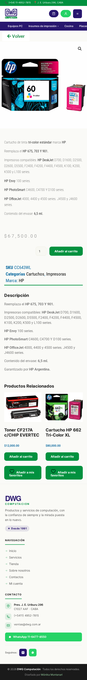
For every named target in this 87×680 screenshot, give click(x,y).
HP (21, 280)
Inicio (12, 551)
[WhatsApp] (33, 652)
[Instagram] (23, 652)
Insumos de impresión (43, 26)
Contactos (16, 577)
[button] (80, 49)
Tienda (14, 564)
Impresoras (56, 274)
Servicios (15, 557)
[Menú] (77, 13)
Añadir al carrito (66, 251)
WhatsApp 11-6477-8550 (29, 636)
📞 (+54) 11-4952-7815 (18, 2)
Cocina (68, 26)
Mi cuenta (16, 583)
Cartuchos (35, 274)
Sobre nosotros (19, 570)
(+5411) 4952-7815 (26, 615)
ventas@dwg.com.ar (27, 624)
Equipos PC (15, 26)
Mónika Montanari (52, 674)
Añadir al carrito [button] (21, 456)
